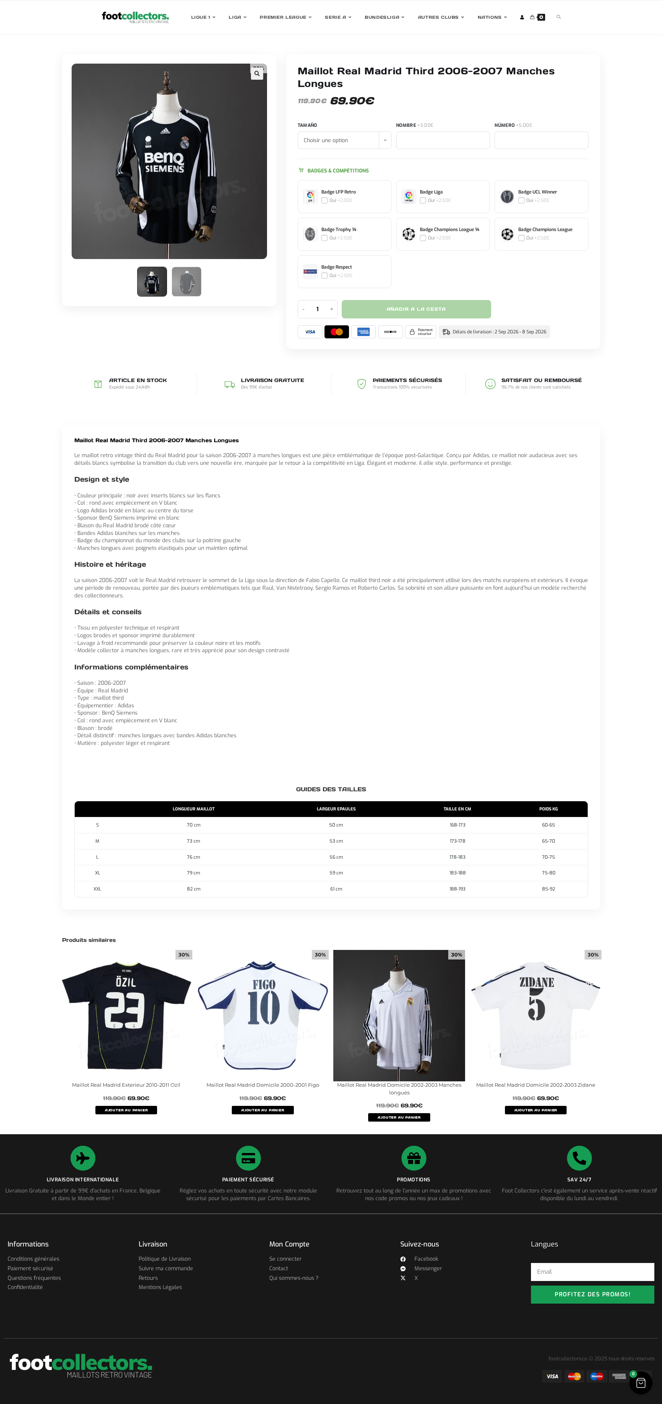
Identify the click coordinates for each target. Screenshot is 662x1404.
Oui (340, 200)
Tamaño (307, 125)
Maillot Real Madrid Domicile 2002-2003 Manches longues (399, 1089)
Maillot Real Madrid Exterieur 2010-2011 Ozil (126, 1085)
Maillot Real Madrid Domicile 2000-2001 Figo (262, 1085)
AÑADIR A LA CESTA (416, 309)
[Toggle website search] (559, 17)
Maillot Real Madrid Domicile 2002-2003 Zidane (535, 1085)
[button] (257, 73)
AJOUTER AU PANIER (126, 1110)
